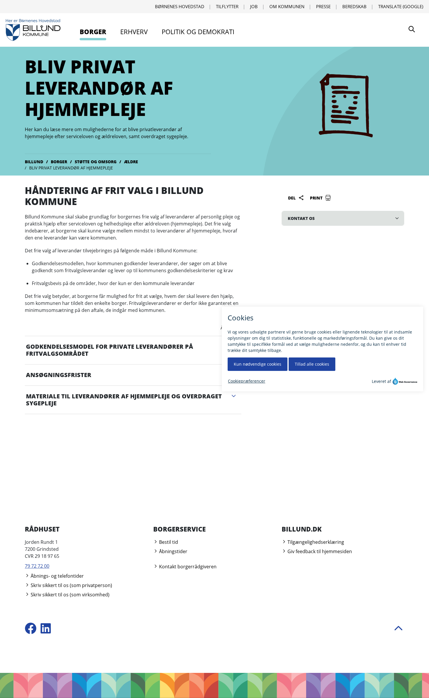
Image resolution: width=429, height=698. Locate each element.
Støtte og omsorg (95, 161)
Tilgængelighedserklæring (315, 542)
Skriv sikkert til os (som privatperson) (70, 585)
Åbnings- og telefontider (56, 576)
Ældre (131, 161)
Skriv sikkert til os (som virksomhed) (69, 594)
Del (292, 198)
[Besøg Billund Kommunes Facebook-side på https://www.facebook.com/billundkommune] (30, 629)
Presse (323, 6)
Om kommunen (286, 6)
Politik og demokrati (198, 31)
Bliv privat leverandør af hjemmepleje (71, 168)
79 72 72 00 (37, 566)
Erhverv (134, 31)
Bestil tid (168, 542)
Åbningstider (172, 551)
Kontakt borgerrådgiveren (187, 566)
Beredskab (354, 6)
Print (317, 198)
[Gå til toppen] (398, 629)
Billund (34, 161)
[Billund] (33, 30)
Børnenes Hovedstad (179, 6)
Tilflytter (227, 6)
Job (254, 6)
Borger (93, 31)
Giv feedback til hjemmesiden (319, 551)
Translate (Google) (400, 6)
